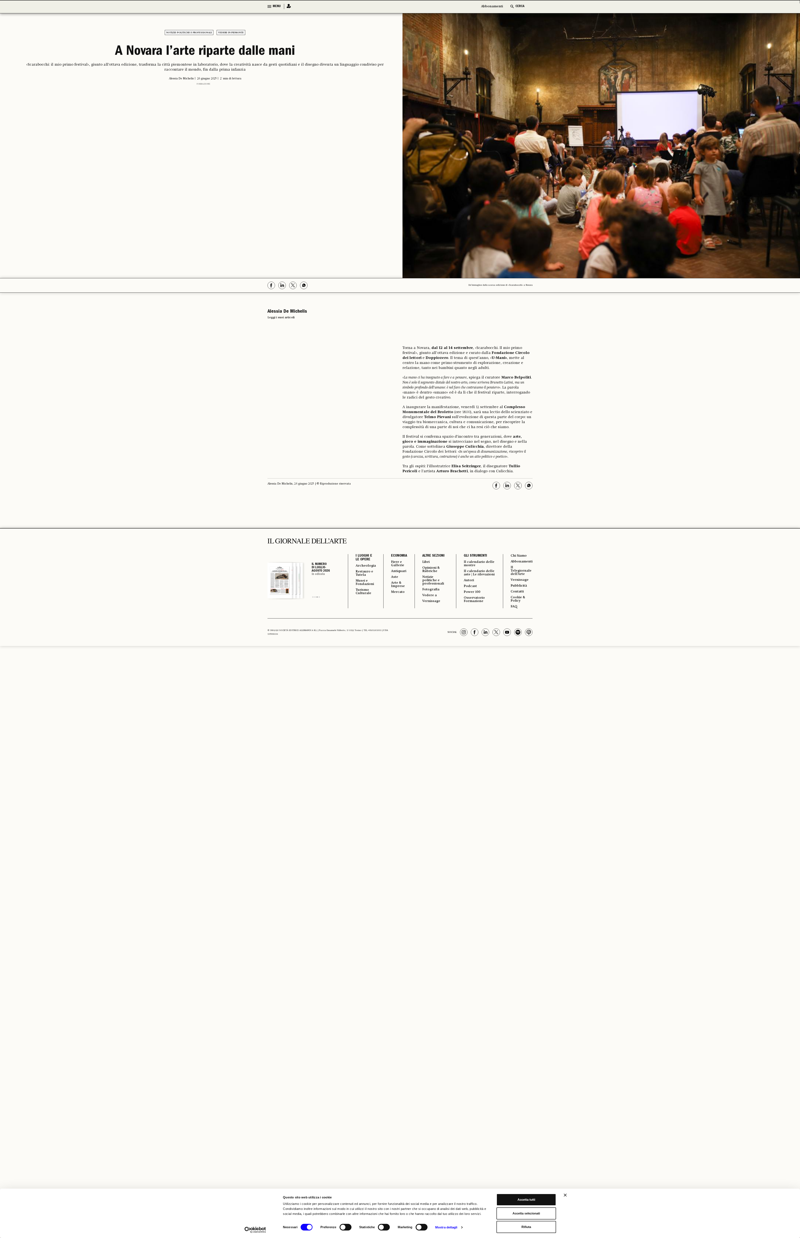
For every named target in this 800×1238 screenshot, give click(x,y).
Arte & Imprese (398, 584)
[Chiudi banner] (565, 1195)
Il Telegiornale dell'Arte (521, 571)
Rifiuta (526, 1227)
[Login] (287, 6)
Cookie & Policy (518, 599)
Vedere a (429, 595)
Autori (469, 580)
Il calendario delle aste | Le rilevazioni (479, 573)
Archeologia (366, 565)
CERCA (519, 6)
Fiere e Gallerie (397, 563)
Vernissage (431, 601)
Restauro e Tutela (364, 573)
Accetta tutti (526, 1199)
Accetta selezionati (526, 1213)
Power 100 (472, 592)
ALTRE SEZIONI (433, 556)
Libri (426, 562)
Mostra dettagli (446, 1227)
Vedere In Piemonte (231, 32)
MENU (277, 6)
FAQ (514, 606)
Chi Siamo (519, 555)
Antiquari (398, 571)
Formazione (203, 84)
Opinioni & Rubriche (431, 569)
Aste (394, 577)
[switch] (345, 1227)
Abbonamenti (492, 6)
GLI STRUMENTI (475, 556)
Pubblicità (519, 585)
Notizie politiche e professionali (189, 32)
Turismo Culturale (363, 591)
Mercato (398, 592)
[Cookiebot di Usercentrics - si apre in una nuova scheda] (255, 1230)
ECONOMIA (399, 556)
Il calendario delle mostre (479, 563)
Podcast (470, 586)
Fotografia (430, 589)
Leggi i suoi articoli (281, 317)
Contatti (517, 591)
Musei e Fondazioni (365, 582)
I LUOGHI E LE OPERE (364, 558)
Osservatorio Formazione (474, 599)
